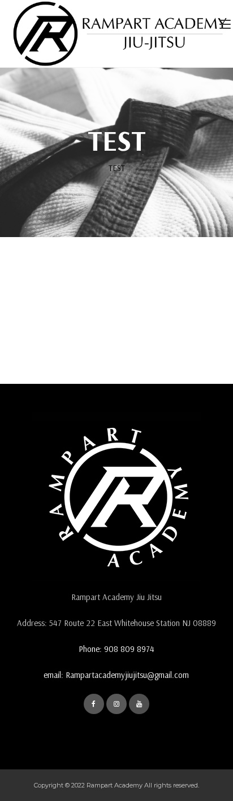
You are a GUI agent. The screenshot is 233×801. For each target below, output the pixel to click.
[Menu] (226, 25)
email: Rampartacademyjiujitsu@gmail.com (116, 674)
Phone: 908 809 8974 (116, 649)
